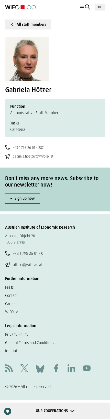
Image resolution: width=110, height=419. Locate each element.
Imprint (11, 351)
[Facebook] (56, 369)
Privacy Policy (16, 334)
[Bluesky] (40, 369)
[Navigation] (85, 7)
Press (9, 287)
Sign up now (25, 198)
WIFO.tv (11, 312)
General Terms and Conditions (29, 342)
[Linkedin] (71, 369)
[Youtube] (87, 369)
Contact (11, 295)
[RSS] (9, 369)
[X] (24, 369)
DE (100, 7)
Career (10, 303)
